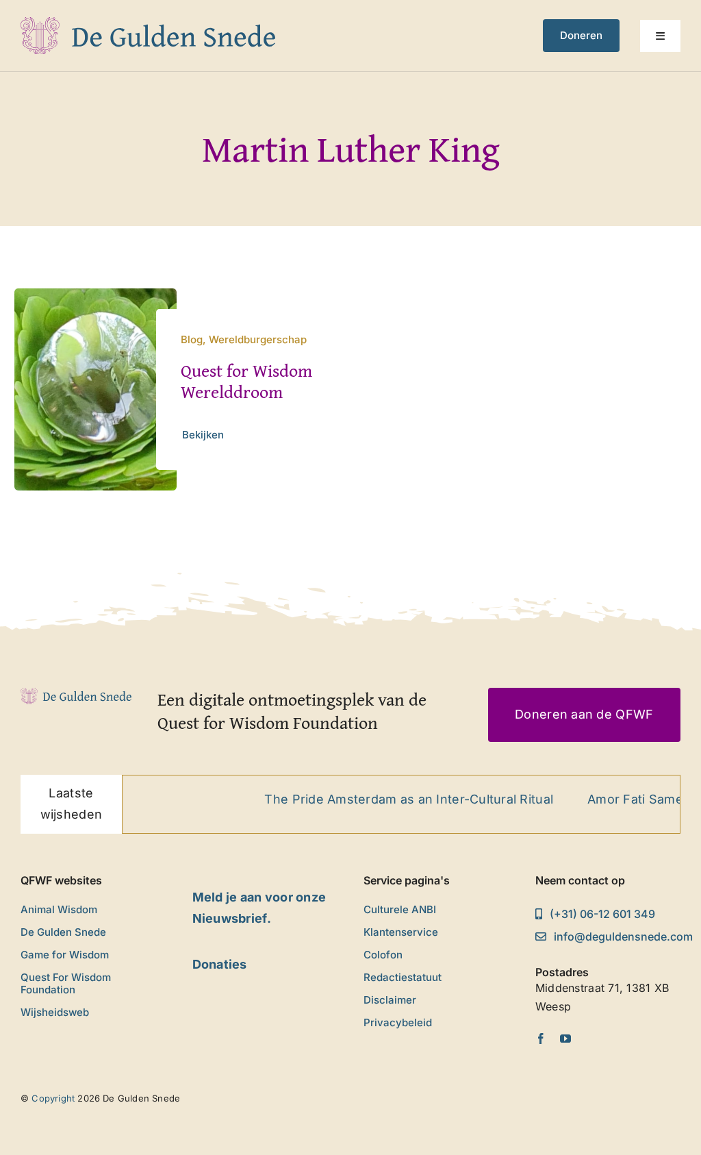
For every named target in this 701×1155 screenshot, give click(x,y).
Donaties (219, 964)
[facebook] (540, 1038)
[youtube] (565, 1038)
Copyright (53, 1098)
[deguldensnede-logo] (148, 23)
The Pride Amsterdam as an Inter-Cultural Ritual (389, 799)
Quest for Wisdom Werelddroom (246, 381)
